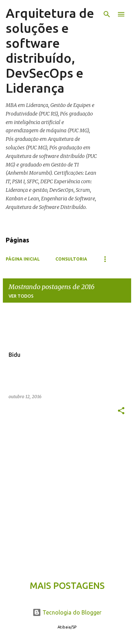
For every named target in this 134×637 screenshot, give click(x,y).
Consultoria (71, 259)
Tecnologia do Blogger (71, 612)
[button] (121, 411)
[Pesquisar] (107, 14)
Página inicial (23, 259)
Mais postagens (67, 586)
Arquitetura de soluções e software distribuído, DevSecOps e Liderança (50, 50)
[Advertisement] (67, 497)
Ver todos (21, 296)
